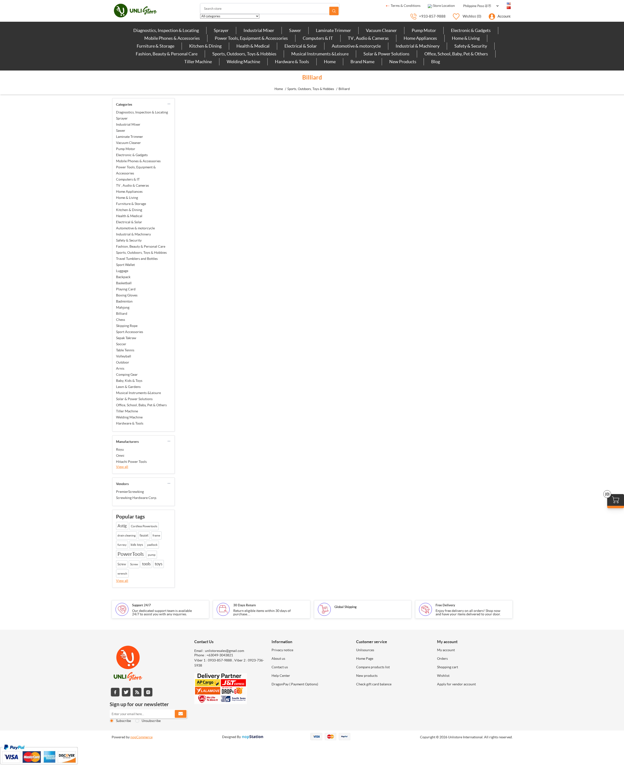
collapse (169, 104)
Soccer (121, 344)
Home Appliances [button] (420, 38)
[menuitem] (166, 30)
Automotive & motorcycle (135, 228)
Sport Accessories (129, 332)
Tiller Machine (127, 411)
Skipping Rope (126, 326)
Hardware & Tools (129, 423)
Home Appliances (129, 191)
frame (156, 535)
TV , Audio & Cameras (132, 185)
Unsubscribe (151, 721)
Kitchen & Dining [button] (205, 46)
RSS (137, 692)
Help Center (281, 676)
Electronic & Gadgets (132, 155)
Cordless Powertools (144, 526)
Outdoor (122, 362)
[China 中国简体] (509, 8)
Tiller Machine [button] (198, 61)
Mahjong (122, 307)
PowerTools (130, 554)
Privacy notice (282, 650)
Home (278, 89)
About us (278, 658)
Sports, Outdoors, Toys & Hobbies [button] (244, 53)
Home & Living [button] (466, 38)
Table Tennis (125, 350)
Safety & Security (129, 240)
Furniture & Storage (131, 204)
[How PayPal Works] (39, 767)
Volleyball (123, 356)
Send (180, 714)
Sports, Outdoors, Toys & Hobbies (141, 252)
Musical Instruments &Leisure (138, 393)
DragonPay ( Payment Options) (295, 684)
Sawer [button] (295, 30)
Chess (120, 320)
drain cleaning (126, 535)
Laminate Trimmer (129, 137)
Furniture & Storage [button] (155, 46)
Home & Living (127, 198)
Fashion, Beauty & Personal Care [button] (166, 53)
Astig (122, 526)
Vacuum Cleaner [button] (381, 30)
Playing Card (126, 289)
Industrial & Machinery (133, 234)
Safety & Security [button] (470, 46)
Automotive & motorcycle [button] (356, 46)
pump (152, 554)
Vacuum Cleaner (128, 143)
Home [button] (330, 61)
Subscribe (123, 721)
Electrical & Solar (129, 222)
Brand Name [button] (362, 61)
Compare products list (373, 667)
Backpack (123, 277)
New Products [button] (402, 61)
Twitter (126, 692)
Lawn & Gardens (128, 387)
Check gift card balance (373, 684)
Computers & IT (128, 179)
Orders (442, 658)
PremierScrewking (130, 492)
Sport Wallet (125, 265)
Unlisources (365, 650)
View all (122, 467)
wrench (122, 573)
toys (158, 564)
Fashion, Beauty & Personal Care (140, 246)
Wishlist (443, 676)
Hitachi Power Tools (131, 462)
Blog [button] (435, 61)
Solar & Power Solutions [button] (386, 53)
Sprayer (122, 118)
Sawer (120, 130)
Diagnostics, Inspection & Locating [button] (166, 30)
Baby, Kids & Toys (129, 381)
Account (504, 16)
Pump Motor (125, 149)
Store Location (443, 6)
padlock (152, 544)
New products (367, 676)
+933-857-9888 (432, 16)
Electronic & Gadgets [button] (471, 30)
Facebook (115, 692)
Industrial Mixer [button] (259, 30)
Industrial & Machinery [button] (417, 46)
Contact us (280, 667)
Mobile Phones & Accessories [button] (172, 38)
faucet (144, 535)
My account (446, 650)
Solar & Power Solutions (134, 399)
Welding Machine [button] (243, 61)
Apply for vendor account (456, 684)
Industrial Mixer (128, 124)
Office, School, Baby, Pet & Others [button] (456, 53)
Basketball (124, 283)
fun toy (122, 544)
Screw (121, 564)
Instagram (148, 692)
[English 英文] (509, 4)
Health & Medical (129, 216)
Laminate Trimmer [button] (333, 30)
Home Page (364, 658)
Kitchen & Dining (129, 210)
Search (334, 11)
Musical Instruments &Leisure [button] (320, 53)
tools (146, 564)
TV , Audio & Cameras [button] (368, 38)
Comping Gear (127, 374)
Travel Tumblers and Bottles (137, 259)
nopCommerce (141, 737)
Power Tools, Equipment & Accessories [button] (251, 38)
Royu (120, 449)
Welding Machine (129, 417)
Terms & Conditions (405, 6)
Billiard (121, 313)
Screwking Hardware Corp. (136, 498)
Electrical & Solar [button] (300, 46)
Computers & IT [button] (318, 38)
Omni (120, 455)
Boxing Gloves (126, 295)
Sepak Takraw (126, 338)
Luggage (122, 271)
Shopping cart (447, 667)
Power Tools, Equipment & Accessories (136, 170)
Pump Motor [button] (424, 30)
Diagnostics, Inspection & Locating (142, 112)
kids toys (137, 545)
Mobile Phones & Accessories (138, 161)
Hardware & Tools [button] (292, 61)
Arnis (120, 368)
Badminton (124, 301)
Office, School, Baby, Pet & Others (141, 405)
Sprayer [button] (221, 30)
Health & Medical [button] (253, 46)
